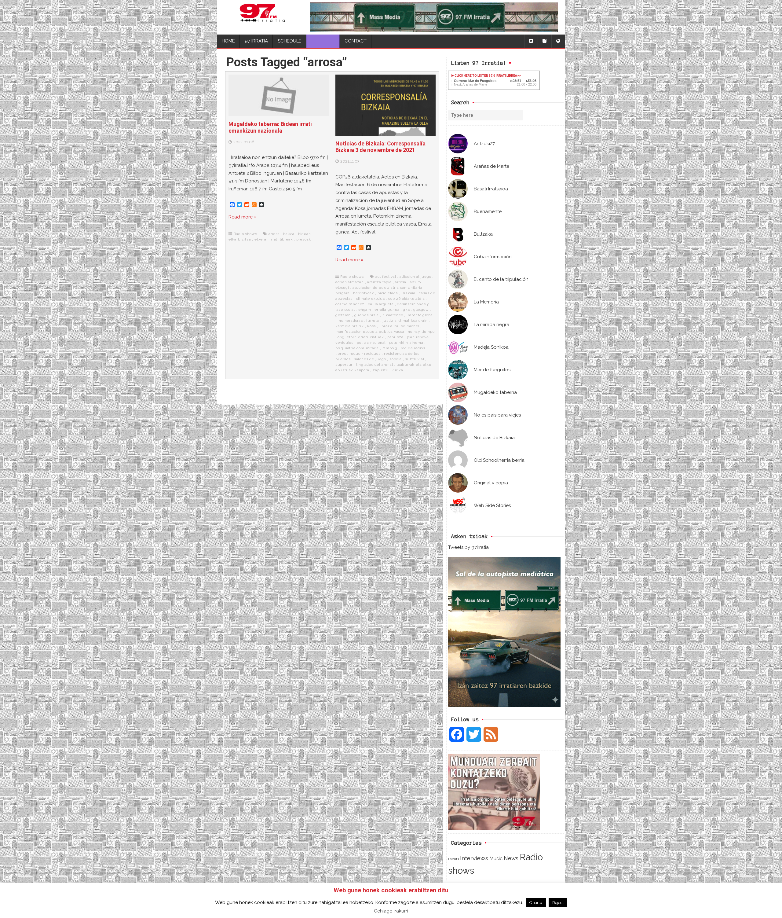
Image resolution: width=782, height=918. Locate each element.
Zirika (397, 370)
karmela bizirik (349, 326)
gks (406, 309)
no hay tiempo (421, 331)
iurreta (372, 320)
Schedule (289, 41)
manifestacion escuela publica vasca (369, 331)
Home (228, 41)
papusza (395, 337)
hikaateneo (392, 315)
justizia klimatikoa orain (405, 320)
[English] (558, 41)
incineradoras (350, 320)
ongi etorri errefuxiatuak (361, 337)
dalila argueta (381, 304)
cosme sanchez (349, 304)
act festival (385, 276)
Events (453, 859)
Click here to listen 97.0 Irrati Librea (485, 75)
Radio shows (245, 234)
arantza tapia (379, 282)
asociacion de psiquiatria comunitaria (387, 287)
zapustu (381, 370)
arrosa (274, 234)
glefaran (343, 315)
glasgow (421, 309)
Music (495, 858)
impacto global (420, 315)
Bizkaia (408, 293)
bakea (288, 234)
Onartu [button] (535, 902)
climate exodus (370, 298)
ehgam (364, 309)
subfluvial (414, 359)
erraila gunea (387, 309)
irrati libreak (281, 239)
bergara (342, 293)
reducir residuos (365, 353)
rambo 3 (389, 348)
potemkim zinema (406, 342)
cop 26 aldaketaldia (406, 298)
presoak (303, 239)
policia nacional (371, 342)
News (511, 858)
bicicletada (388, 293)
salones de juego (370, 359)
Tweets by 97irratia (468, 547)
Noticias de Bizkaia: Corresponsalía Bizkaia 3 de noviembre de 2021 (380, 146)
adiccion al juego (415, 276)
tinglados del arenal (374, 364)
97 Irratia (256, 41)
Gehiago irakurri (391, 911)
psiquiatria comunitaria (357, 348)
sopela (395, 359)
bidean (304, 234)
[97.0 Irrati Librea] (262, 17)
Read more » (242, 217)
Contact (356, 41)
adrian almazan (349, 282)
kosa (371, 326)
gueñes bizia (366, 315)
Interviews (474, 858)
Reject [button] (558, 902)
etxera (260, 239)
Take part (323, 41)
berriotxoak (363, 293)
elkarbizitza (239, 239)
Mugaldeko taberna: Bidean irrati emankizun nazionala (270, 127)
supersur (344, 364)
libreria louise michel (399, 326)
